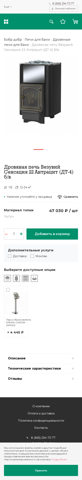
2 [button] (47, 149)
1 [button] (38, 149)
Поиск (51, 22)
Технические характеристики (34, 368)
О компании (41, 406)
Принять (41, 470)
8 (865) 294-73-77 (63, 3)
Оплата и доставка (41, 413)
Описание (17, 358)
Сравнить (70, 197)
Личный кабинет (65, 8)
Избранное (62, 21)
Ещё (6, 6)
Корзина (75, 21)
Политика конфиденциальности (41, 420)
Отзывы (15, 379)
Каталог (6, 22)
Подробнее (59, 459)
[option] (41, 95)
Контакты (41, 428)
